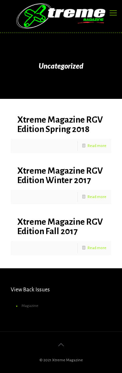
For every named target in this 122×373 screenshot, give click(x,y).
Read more (97, 146)
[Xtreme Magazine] (61, 16)
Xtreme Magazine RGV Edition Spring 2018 (60, 124)
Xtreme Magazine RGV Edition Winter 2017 (60, 175)
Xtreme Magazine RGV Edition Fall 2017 (60, 226)
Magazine (29, 306)
